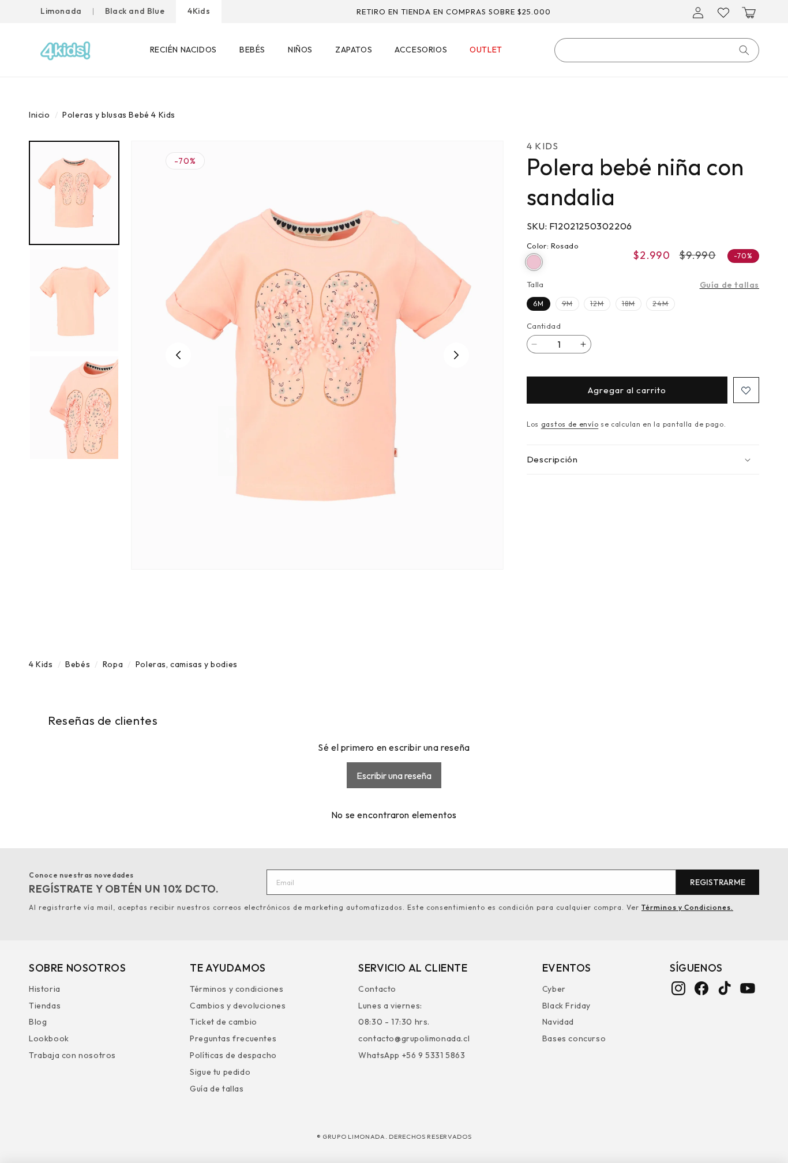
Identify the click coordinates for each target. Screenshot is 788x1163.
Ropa (113, 664)
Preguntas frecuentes (233, 1038)
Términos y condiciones (236, 989)
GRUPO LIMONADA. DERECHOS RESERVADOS (397, 1136)
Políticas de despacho (233, 1054)
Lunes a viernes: (390, 1005)
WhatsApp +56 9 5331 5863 (411, 1054)
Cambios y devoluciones (238, 1005)
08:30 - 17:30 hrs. (394, 1022)
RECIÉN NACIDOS (183, 49)
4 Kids (41, 664)
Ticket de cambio (223, 1022)
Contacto (377, 989)
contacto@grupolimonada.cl (414, 1038)
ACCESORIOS (421, 49)
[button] (748, 12)
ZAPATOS (353, 49)
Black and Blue (134, 11)
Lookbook (49, 1038)
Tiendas (45, 1005)
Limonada (61, 11)
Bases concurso (574, 1038)
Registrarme (717, 882)
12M (600, 305)
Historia (45, 989)
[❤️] (746, 390)
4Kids (198, 11)
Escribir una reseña (394, 775)
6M (538, 303)
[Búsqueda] (744, 50)
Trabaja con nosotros (72, 1054)
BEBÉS (252, 49)
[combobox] (657, 50)
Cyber (554, 989)
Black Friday (566, 1005)
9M (570, 305)
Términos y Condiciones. (687, 907)
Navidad (558, 1022)
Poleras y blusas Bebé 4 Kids (118, 115)
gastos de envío (570, 424)
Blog (38, 1022)
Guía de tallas (729, 285)
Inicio (39, 115)
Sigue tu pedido (220, 1071)
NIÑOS (300, 49)
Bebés (77, 664)
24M (663, 305)
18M (631, 305)
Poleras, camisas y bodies (187, 664)
